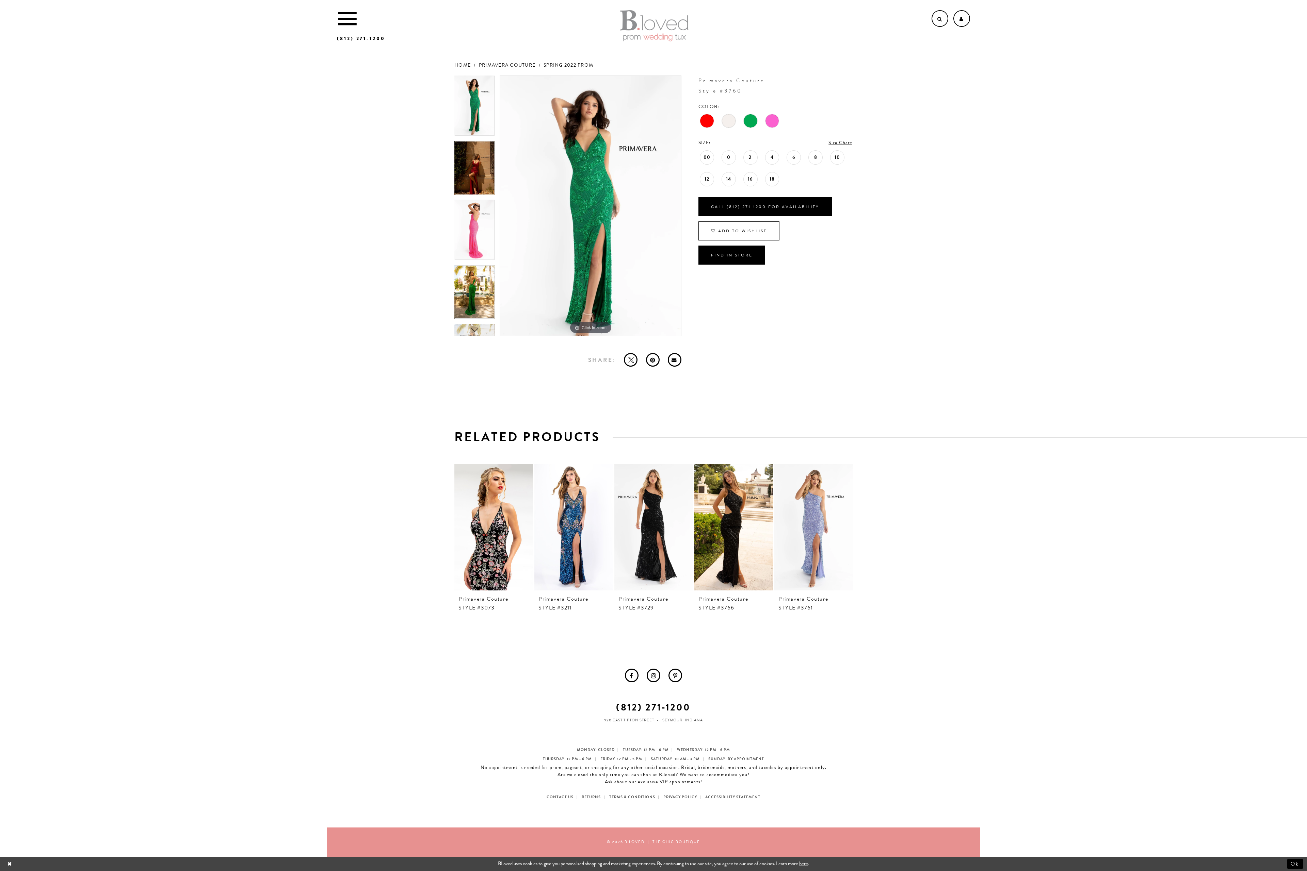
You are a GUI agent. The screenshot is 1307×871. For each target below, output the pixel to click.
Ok (1295, 863)
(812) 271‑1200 (653, 707)
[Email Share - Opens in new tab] (674, 360)
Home (462, 65)
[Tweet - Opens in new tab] (631, 360)
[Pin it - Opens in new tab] (653, 360)
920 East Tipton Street (629, 720)
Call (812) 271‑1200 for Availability (765, 207)
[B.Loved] (654, 25)
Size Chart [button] (840, 142)
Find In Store (732, 255)
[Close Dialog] (10, 864)
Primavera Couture (507, 65)
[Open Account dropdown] (961, 18)
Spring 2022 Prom (568, 65)
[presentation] (493, 527)
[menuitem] (632, 675)
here (803, 863)
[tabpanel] (474, 108)
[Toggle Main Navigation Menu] (347, 18)
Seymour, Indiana (682, 720)
